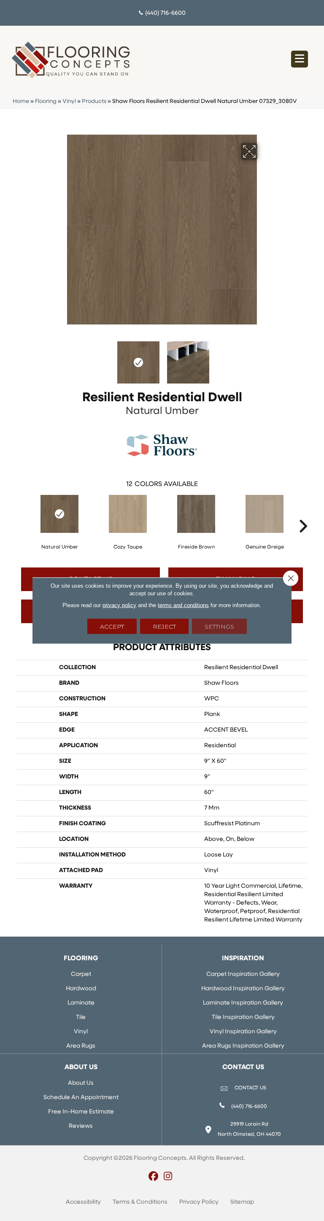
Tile (81, 1017)
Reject (164, 626)
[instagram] (168, 1177)
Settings (219, 626)
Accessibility (83, 1202)
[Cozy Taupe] (128, 514)
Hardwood (81, 989)
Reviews (81, 1126)
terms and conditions (183, 605)
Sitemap (242, 1202)
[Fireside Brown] (196, 514)
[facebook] (153, 1177)
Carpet (81, 974)
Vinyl (69, 101)
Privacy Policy (199, 1202)
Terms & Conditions (140, 1202)
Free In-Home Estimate (81, 1112)
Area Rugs (80, 1046)
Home (21, 101)
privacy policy (119, 605)
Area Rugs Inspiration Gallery (243, 1046)
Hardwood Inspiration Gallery (243, 989)
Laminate (81, 1003)
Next (263, 358)
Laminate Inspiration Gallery (243, 1003)
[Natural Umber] (59, 514)
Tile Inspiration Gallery (243, 1017)
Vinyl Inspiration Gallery (243, 1032)
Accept (112, 626)
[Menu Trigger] (299, 59)
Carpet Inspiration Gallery (243, 974)
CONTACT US (250, 1088)
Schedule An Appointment (81, 1097)
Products (94, 101)
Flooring (46, 101)
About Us (81, 1083)
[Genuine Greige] (264, 514)
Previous (61, 358)
